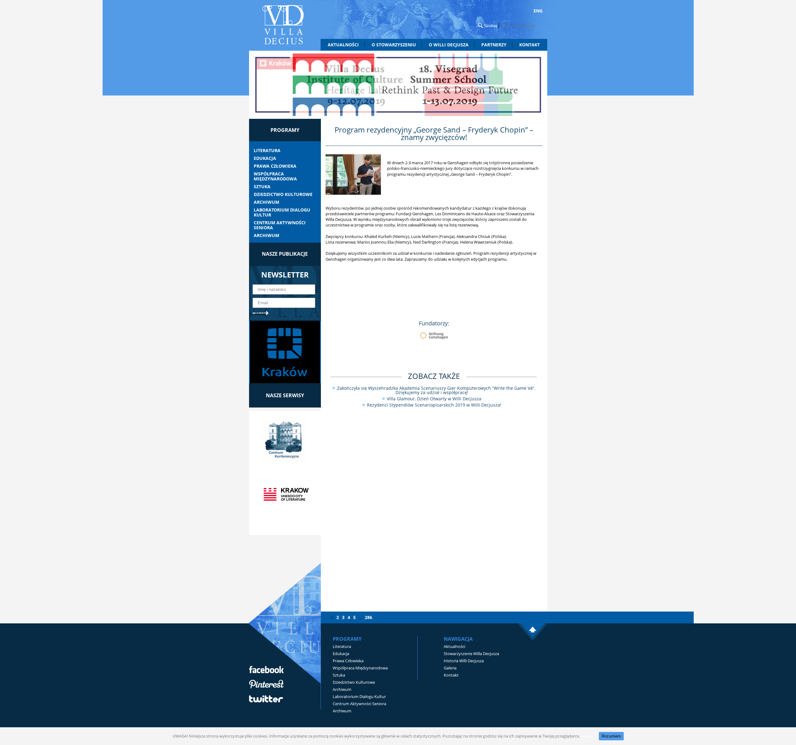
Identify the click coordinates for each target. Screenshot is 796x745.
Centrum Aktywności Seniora (280, 225)
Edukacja (265, 158)
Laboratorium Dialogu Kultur (282, 212)
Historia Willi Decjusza (464, 661)
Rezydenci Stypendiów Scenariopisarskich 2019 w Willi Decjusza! (434, 405)
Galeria (450, 668)
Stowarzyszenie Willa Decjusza (471, 653)
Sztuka (262, 186)
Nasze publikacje (285, 253)
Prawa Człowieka (275, 166)
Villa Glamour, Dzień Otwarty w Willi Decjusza (434, 399)
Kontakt (529, 45)
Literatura (267, 150)
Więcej (587, 736)
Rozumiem (611, 736)
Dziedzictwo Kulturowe (283, 194)
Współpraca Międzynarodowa (275, 176)
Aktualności (343, 45)
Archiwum (266, 202)
